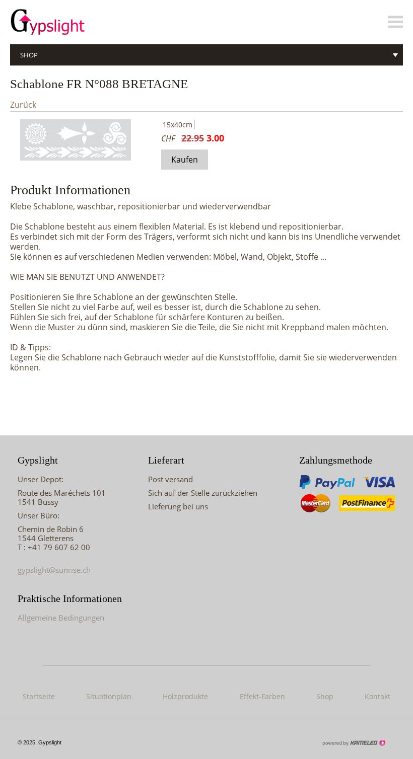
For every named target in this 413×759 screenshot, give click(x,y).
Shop (29, 54)
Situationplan (108, 696)
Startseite (39, 696)
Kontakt (377, 696)
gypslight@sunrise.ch (54, 570)
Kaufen (184, 159)
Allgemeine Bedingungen (61, 618)
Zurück (23, 105)
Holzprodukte (185, 696)
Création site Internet (353, 742)
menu (395, 22)
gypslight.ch (65, 22)
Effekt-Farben (262, 696)
